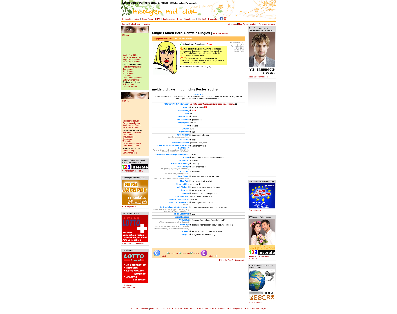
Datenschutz (213, 19)
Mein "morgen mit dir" (248, 24)
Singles (169, 19)
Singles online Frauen (132, 125)
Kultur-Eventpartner (131, 80)
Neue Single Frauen (131, 127)
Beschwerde (239, 260)
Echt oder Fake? (226, 260)
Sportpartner (128, 69)
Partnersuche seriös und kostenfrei (259, 257)
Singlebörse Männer (131, 55)
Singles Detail (134, 24)
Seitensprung (128, 84)
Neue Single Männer (131, 62)
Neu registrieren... (267, 24)
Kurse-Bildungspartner (132, 78)
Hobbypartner (128, 73)
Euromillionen (255, 210)
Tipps (179, 19)
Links (163, 308)
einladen (211, 256)
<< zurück (146, 24)
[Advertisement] (135, 46)
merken (196, 254)
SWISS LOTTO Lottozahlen (133, 244)
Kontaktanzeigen (130, 86)
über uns (134, 308)
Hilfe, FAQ (202, 19)
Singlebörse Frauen (131, 121)
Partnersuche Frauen (131, 123)
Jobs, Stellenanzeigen (258, 77)
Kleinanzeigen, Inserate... (132, 171)
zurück (163, 256)
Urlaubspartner (129, 71)
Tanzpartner (128, 76)
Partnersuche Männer (132, 57)
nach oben (173, 254)
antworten (185, 254)
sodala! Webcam (256, 302)
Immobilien (155, 308)
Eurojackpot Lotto (129, 207)
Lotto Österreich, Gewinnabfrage (129, 286)
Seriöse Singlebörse (130, 19)
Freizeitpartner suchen (132, 67)
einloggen (232, 24)
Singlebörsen (189, 19)
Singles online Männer (132, 60)
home (124, 24)
